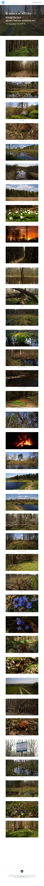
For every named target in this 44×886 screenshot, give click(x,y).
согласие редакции (22, 876)
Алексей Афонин (12, 23)
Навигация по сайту (37, 2)
